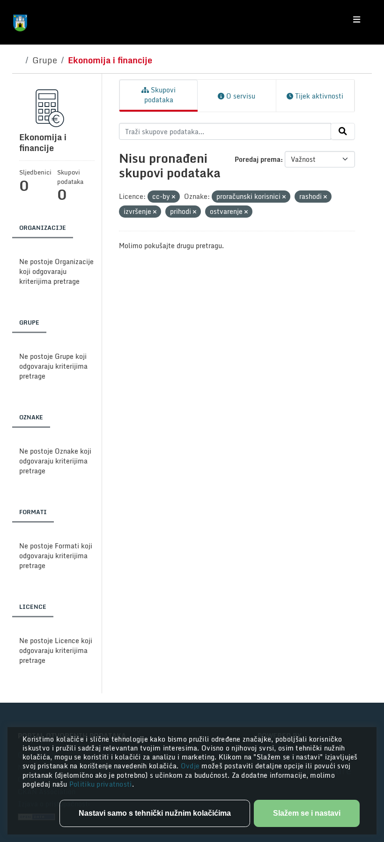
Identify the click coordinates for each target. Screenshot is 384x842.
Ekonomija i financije (110, 60)
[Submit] (343, 131)
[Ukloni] (173, 197)
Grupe (44, 60)
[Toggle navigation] (356, 20)
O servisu (239, 96)
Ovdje (191, 765)
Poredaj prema (258, 159)
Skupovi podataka (160, 94)
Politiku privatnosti (100, 784)
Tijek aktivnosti (318, 96)
